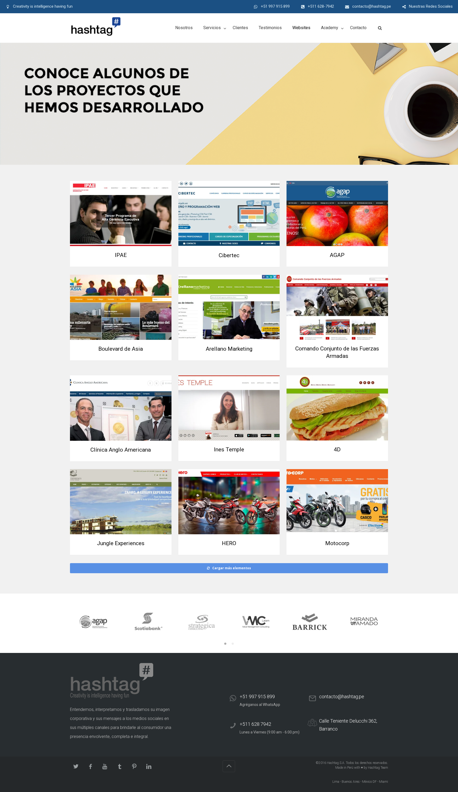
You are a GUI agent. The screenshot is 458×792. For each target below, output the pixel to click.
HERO (229, 543)
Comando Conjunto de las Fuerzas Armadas (337, 352)
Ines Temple (229, 449)
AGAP (337, 255)
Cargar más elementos (231, 568)
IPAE (121, 255)
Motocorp (337, 543)
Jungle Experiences (120, 543)
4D (337, 449)
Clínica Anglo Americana (120, 450)
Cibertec (229, 255)
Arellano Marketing (229, 349)
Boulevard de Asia (120, 349)
